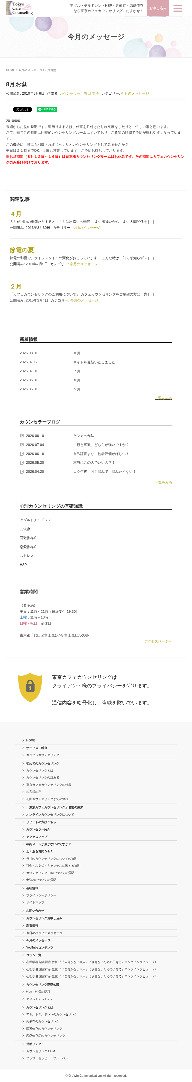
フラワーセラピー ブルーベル (47, 1058)
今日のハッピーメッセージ (44, 933)
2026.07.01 (29, 371)
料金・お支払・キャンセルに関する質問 (53, 865)
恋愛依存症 (28, 547)
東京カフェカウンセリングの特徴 (48, 785)
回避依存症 (28, 538)
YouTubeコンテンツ (39, 947)
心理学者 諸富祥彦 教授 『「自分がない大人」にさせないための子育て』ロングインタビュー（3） (92, 976)
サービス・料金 (36, 748)
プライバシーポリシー (41, 895)
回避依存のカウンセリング (44, 1028)
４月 (16, 213)
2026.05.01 (29, 389)
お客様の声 (33, 792)
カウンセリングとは (39, 770)
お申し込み (158, 8)
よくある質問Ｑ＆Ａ (39, 851)
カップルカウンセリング (42, 755)
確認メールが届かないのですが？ (48, 844)
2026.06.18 (35, 454)
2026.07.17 (29, 362)
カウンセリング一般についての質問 (50, 873)
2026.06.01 (29, 380)
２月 (16, 286)
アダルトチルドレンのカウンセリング (51, 1014)
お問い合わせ (35, 910)
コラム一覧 (33, 955)
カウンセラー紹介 (38, 829)
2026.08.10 (35, 436)
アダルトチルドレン (35, 520)
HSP (23, 565)
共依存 (25, 529)
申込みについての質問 (41, 880)
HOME (10, 70)
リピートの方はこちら (41, 822)
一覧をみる (163, 398)
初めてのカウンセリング (42, 763)
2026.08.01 (29, 353)
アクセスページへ (158, 641)
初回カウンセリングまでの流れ (47, 799)
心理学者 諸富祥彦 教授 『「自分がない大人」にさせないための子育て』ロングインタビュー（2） (92, 969)
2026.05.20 (35, 462)
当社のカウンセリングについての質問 (51, 858)
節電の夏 (22, 250)
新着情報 (32, 925)
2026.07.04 (35, 445)
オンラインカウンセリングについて (50, 814)
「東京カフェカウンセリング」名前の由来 (54, 807)
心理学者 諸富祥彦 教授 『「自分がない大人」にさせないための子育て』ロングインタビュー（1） (92, 962)
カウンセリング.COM (40, 1051)
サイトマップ (35, 902)
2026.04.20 (35, 472)
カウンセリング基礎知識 (42, 984)
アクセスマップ (36, 837)
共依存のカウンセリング (42, 1021)
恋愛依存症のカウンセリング (45, 1035)
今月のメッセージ (30, 70)
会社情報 (32, 888)
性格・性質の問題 (38, 992)
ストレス (27, 556)
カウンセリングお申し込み (44, 918)
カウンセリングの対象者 (42, 777)
